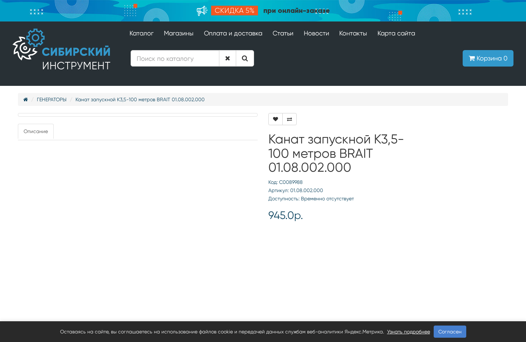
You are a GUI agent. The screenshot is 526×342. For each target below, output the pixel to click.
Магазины (179, 33)
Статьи (283, 33)
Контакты (353, 33)
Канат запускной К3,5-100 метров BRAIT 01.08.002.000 (140, 99)
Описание (36, 131)
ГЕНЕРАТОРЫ (52, 99)
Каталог (142, 33)
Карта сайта (396, 33)
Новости (316, 33)
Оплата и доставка (233, 33)
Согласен (450, 331)
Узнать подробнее (408, 331)
